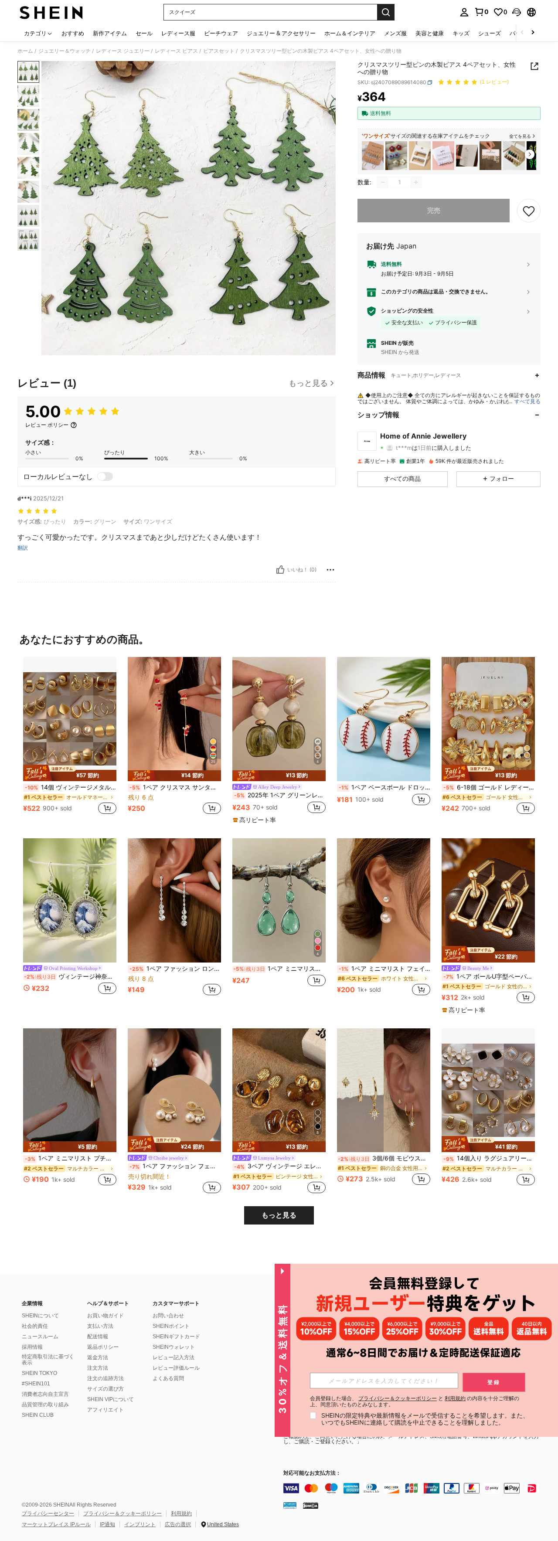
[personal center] (464, 12)
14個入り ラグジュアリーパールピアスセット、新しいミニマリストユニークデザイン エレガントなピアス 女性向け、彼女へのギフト (489, 1158)
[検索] (386, 12)
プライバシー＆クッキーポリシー (122, 1513)
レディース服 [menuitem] (178, 33)
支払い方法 (100, 1326)
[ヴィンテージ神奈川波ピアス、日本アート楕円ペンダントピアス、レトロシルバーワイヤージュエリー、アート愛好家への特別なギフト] (69, 900)
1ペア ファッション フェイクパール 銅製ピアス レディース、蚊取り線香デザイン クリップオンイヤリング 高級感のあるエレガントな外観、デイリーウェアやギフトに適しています (175, 1166)
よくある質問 (168, 1378)
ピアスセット (219, 51)
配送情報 (97, 1336)
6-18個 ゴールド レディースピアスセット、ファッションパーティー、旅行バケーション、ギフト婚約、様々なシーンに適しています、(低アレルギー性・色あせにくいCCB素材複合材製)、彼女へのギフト (489, 787)
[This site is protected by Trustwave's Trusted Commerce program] (289, 1505)
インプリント (140, 1524)
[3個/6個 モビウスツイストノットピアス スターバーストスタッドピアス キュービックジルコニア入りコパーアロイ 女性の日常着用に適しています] (383, 1090)
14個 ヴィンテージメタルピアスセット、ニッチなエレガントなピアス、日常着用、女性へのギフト (70, 787)
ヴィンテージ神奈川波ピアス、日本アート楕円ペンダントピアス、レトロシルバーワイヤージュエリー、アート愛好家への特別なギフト (70, 976)
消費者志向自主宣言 (45, 1394)
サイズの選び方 (105, 1389)
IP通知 (107, 1524)
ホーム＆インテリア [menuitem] (349, 33)
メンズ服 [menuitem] (395, 33)
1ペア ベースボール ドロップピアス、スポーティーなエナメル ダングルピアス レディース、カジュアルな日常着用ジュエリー (384, 787)
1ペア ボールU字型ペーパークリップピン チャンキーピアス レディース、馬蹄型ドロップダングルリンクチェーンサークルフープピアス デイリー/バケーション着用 (489, 976)
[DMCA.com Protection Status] (310, 1505)
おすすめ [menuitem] (72, 33)
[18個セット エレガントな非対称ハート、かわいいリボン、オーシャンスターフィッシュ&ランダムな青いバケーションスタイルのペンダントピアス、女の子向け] (443, 155)
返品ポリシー (103, 1347)
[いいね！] (280, 570)
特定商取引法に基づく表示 (48, 1360)
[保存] (529, 210)
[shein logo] (51, 12)
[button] (516, 12)
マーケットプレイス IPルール (56, 1524)
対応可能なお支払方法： (312, 1473)
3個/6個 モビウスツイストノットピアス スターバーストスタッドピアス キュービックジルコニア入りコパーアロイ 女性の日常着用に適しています (384, 1158)
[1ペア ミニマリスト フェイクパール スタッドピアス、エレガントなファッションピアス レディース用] (383, 900)
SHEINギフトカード (176, 1336)
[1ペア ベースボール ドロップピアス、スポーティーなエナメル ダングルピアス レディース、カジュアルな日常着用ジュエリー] (383, 719)
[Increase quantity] (416, 182)
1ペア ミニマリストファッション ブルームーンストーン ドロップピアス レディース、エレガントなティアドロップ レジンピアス (279, 968)
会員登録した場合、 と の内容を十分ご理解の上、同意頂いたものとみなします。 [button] (414, 1401)
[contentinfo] (414, 1488)
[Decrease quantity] (382, 182)
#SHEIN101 (36, 1384)
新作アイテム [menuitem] (110, 33)
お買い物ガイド (105, 1316)
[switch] (105, 476)
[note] (69, 773)
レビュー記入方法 (173, 1357)
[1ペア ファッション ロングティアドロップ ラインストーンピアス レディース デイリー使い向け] (174, 900)
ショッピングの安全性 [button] (407, 311)
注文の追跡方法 (105, 1378)
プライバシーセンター (48, 1513)
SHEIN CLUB (38, 1415)
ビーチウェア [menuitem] (221, 33)
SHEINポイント (171, 1326)
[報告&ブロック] (330, 570)
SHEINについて (40, 1316)
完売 (433, 210)
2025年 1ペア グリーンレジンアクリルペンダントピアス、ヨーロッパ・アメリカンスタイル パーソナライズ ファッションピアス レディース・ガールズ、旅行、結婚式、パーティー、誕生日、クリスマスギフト (280, 795)
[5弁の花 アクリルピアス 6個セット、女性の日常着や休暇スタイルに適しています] (396, 155)
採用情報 (32, 1347)
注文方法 (97, 1368)
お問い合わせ (168, 1316)
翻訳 (22, 548)
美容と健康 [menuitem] (429, 33)
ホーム (25, 51)
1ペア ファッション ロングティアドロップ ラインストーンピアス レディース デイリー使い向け (175, 968)
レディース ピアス (176, 51)
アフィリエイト (105, 1410)
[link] (481, 12)
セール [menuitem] (144, 33)
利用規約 (181, 1513)
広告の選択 (178, 1524)
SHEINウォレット (174, 1347)
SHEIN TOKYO (39, 1373)
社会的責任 (35, 1326)
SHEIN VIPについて (110, 1399)
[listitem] (373, 155)
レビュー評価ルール (176, 1368)
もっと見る (279, 1215)
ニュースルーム (40, 1336)
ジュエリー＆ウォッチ (64, 51)
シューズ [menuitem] (489, 33)
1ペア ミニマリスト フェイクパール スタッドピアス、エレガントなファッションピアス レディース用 (384, 968)
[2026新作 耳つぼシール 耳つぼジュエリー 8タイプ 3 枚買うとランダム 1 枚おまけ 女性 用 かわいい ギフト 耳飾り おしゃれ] (467, 155)
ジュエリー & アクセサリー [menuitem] (281, 33)
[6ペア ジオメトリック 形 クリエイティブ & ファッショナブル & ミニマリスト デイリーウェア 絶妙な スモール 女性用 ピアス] (420, 155)
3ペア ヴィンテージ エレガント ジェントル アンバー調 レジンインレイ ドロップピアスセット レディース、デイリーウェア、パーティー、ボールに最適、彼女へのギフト (280, 1166)
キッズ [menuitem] (461, 33)
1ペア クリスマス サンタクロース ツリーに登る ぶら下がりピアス (175, 787)
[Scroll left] (522, 32)
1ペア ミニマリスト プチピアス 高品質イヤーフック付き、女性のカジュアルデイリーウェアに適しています (70, 1158)
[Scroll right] (533, 32)
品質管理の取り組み (45, 1405)
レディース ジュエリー (123, 51)
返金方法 (97, 1357)
